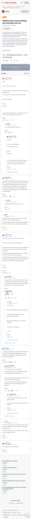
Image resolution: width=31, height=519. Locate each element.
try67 (5, 421)
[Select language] (22, 3)
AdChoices (6, 517)
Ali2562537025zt (12, 394)
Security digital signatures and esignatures (14, 54)
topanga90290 (7, 177)
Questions (22, 6)
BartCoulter (9, 276)
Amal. (10, 301)
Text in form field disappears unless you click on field (13, 480)
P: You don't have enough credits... (9, 467)
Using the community (7, 512)
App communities (10, 6)
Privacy (19, 512)
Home (4, 6)
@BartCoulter (11, 305)
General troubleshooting (7, 57)
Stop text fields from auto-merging (9, 461)
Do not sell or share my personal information (19, 514)
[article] (15, 99)
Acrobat (17, 6)
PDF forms (25, 54)
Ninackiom (12, 238)
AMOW (8, 123)
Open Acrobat (25, 11)
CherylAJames (7, 28)
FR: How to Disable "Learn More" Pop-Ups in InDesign (13, 474)
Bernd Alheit (7, 443)
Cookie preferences (6, 514)
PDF (4, 54)
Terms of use (14, 512)
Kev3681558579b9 (19, 238)
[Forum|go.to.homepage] (11, 3)
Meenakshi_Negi (7, 77)
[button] (2, 3)
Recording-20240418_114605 (18, 285)
